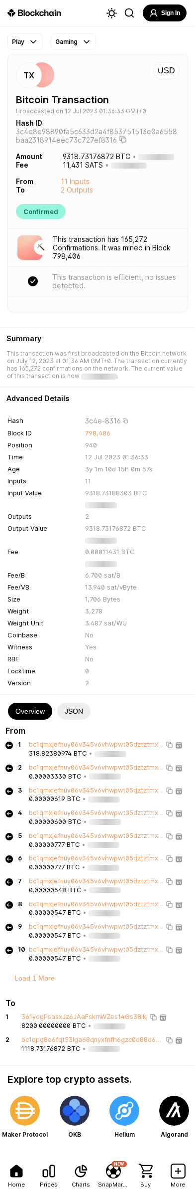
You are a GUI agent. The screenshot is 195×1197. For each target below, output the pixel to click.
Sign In (170, 12)
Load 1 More (34, 978)
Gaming (66, 41)
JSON (74, 711)
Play (18, 41)
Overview (30, 711)
